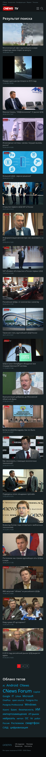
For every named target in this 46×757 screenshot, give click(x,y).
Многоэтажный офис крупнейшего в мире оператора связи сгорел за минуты (20, 49)
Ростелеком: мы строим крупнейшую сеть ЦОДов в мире (23, 559)
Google (6, 696)
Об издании (19, 744)
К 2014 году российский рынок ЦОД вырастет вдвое (21, 654)
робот (37, 718)
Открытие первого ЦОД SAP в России (18, 207)
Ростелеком (17, 723)
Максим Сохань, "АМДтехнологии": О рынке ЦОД (23, 112)
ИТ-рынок (33, 714)
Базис (14, 709)
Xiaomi (6, 709)
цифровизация (19, 727)
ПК (31, 718)
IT (13, 696)
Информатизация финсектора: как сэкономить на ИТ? (23, 239)
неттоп (20, 718)
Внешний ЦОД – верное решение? (17, 176)
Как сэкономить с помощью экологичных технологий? (20, 462)
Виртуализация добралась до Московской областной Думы (20, 398)
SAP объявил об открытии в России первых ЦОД (23, 271)
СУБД (5, 727)
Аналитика (11, 2)
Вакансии (18, 746)
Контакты (28, 746)
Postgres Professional (13, 704)
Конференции (21, 2)
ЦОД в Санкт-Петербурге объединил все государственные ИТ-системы (19, 364)
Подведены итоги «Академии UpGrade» (19, 494)
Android (12, 685)
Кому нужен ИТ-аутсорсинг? (14, 622)
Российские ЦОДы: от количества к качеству (21, 302)
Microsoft (28, 696)
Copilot (36, 691)
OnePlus (7, 700)
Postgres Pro (32, 700)
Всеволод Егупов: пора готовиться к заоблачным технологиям (23, 526)
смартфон (32, 723)
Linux (18, 696)
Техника (35, 2)
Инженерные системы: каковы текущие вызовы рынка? (22, 144)
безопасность (26, 709)
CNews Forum (17, 691)
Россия (6, 723)
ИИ (37, 709)
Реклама (29, 744)
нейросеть (9, 718)
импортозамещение (15, 714)
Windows (30, 704)
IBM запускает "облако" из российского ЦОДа (21, 591)
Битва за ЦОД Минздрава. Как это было (19, 430)
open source (18, 700)
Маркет (29, 2)
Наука (5, 4)
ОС (26, 718)
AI (4, 685)
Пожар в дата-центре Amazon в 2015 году (20, 81)
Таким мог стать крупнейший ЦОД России (20, 333)
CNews (5, 2)
